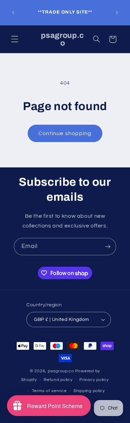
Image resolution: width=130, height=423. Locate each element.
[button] (15, 39)
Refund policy (58, 380)
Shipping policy (89, 391)
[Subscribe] (108, 246)
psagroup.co (61, 371)
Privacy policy (94, 380)
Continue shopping (65, 133)
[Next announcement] (116, 12)
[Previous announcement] (13, 12)
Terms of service (49, 391)
